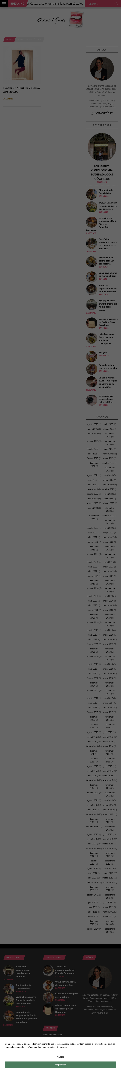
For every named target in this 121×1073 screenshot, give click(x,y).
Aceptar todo (60, 1065)
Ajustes (60, 1057)
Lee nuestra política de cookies (52, 1047)
